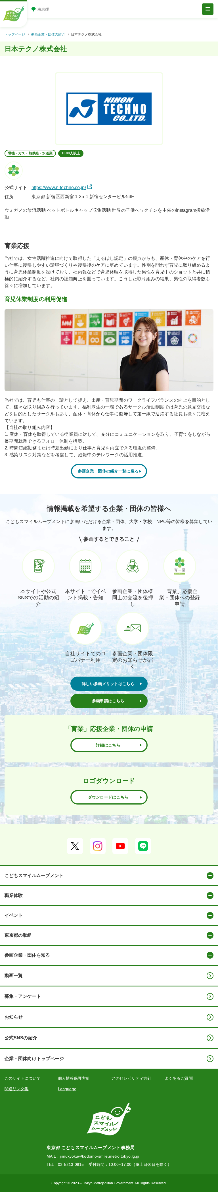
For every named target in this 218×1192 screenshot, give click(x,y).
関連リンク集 (17, 1089)
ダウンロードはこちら (108, 797)
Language (67, 1089)
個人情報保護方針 (74, 1078)
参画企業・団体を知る (27, 955)
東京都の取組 (18, 935)
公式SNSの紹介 (21, 1037)
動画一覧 (14, 975)
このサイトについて (23, 1078)
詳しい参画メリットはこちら (108, 683)
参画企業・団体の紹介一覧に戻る (108, 471)
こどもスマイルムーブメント (34, 875)
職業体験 (14, 895)
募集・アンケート (23, 996)
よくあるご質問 (179, 1078)
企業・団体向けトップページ (34, 1058)
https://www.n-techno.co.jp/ (59, 187)
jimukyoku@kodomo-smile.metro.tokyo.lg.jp (99, 1156)
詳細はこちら (108, 745)
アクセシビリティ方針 (131, 1078)
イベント (14, 915)
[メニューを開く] (207, 9)
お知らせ (14, 1017)
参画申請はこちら (108, 700)
